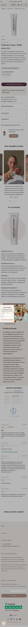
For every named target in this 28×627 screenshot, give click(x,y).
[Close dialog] (27, 305)
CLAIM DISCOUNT (7, 319)
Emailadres (2, 316)
